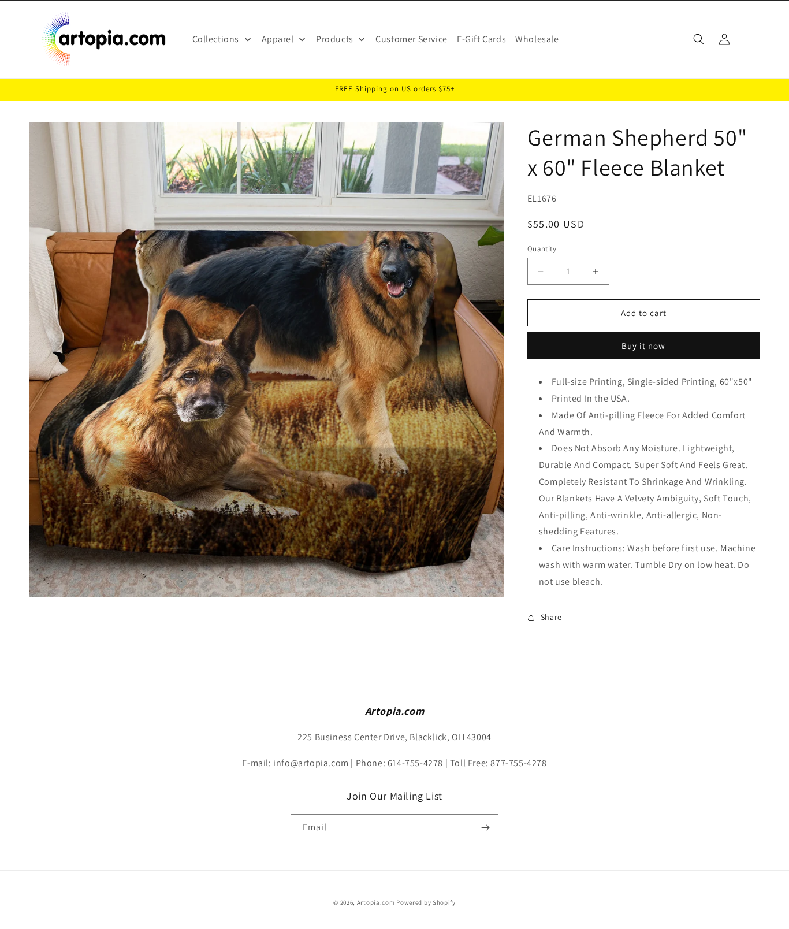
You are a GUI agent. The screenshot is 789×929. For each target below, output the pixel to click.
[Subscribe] (485, 827)
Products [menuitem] (334, 39)
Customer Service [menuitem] (411, 39)
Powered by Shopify (426, 902)
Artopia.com (376, 902)
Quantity (541, 249)
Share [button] (551, 617)
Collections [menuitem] (216, 39)
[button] (699, 39)
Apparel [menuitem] (278, 39)
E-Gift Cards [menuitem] (481, 39)
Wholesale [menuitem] (537, 39)
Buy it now (643, 345)
